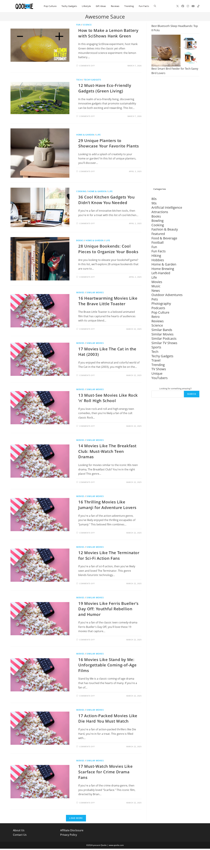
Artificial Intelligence (166, 207)
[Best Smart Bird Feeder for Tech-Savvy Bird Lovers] (175, 50)
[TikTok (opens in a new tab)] (198, 6)
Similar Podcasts (164, 338)
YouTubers (159, 378)
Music (155, 286)
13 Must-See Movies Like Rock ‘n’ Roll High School (108, 397)
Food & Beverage (164, 238)
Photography (161, 303)
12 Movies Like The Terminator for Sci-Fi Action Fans (108, 555)
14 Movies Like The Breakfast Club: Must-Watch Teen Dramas (107, 451)
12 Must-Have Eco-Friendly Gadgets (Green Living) (104, 88)
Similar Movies (95, 292)
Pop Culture (160, 312)
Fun (78, 24)
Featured (158, 234)
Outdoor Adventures (167, 295)
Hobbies (157, 260)
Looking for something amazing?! (175, 388)
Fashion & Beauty (164, 229)
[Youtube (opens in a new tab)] (193, 6)
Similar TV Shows (164, 343)
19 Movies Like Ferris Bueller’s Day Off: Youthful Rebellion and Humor (108, 609)
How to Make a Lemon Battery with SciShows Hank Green (108, 33)
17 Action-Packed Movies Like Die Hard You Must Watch (107, 718)
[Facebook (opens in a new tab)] (182, 6)
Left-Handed (160, 273)
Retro (155, 316)
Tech (79, 79)
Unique (156, 373)
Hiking (156, 255)
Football (157, 242)
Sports (156, 347)
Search (191, 394)
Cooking (81, 191)
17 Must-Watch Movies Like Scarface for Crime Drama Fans (105, 771)
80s (154, 199)
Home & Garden (85, 134)
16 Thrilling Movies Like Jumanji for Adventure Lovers (107, 504)
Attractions (159, 212)
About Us (18, 830)
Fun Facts (158, 251)
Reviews (157, 321)
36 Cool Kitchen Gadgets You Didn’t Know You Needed (106, 199)
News (155, 290)
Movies (80, 292)
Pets (154, 299)
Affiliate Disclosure (71, 830)
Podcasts (158, 308)
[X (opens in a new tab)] (177, 6)
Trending (158, 365)
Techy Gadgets (92, 79)
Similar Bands (161, 330)
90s (154, 203)
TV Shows (158, 369)
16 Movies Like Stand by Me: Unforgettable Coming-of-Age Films (107, 665)
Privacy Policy (68, 835)
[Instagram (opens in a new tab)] (187, 6)
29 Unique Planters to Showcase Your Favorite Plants (108, 143)
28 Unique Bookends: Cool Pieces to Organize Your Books (108, 248)
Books (80, 240)
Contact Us (20, 835)
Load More (76, 818)
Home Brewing (162, 268)
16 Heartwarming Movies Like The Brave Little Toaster (107, 300)
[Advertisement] (175, 132)
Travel (155, 360)
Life (98, 134)
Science (87, 24)
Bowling (157, 220)
